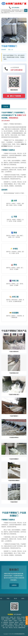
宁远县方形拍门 (14, 502)
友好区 (18, 598)
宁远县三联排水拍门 (14, 351)
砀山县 (10, 598)
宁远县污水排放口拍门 (14, 394)
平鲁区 (3, 598)
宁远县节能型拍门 (14, 416)
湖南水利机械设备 (15, 10)
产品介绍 (5, 106)
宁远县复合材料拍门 (14, 437)
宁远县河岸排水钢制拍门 (14, 480)
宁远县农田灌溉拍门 (14, 459)
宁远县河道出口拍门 (14, 373)
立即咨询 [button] (14, 585)
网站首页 (9, 10)
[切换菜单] (25, 10)
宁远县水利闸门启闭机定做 (8, 11)
